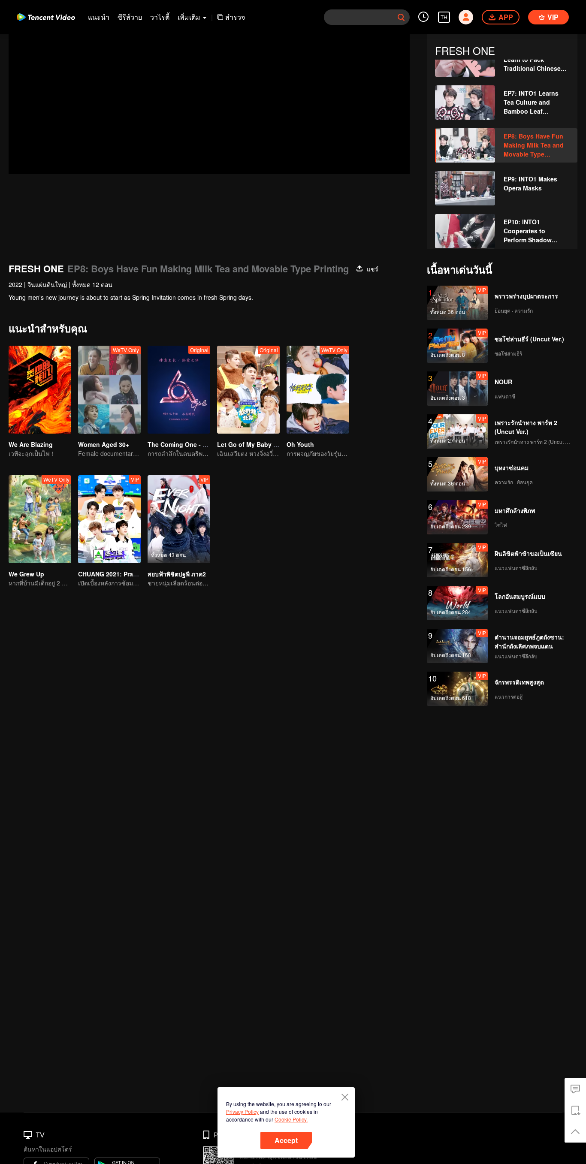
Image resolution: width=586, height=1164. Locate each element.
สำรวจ (235, 17)
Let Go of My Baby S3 (249, 444)
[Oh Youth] (318, 390)
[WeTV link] (46, 17)
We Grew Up (26, 574)
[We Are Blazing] (40, 390)
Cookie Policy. (291, 1119)
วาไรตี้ (159, 17)
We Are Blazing (31, 444)
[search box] (401, 17)
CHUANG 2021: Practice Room (122, 574)
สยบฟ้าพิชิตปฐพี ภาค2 (177, 574)
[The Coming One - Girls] (179, 390)
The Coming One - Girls (182, 444)
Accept (286, 1140)
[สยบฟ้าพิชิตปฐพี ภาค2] (179, 519)
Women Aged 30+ (103, 444)
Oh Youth (300, 444)
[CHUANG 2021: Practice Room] (109, 519)
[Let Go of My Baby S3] (248, 390)
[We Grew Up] (40, 519)
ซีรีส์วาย (130, 17)
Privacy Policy (242, 1111)
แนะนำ (98, 17)
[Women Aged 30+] (109, 390)
